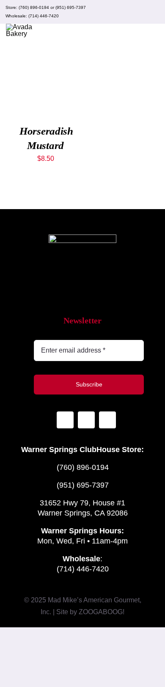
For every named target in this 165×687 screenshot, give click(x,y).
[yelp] (154, 11)
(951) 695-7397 (70, 7)
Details (32, 90)
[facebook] (140, 11)
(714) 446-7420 (43, 16)
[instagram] (126, 11)
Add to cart (45, 74)
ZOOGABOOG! (101, 611)
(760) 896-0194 (34, 7)
